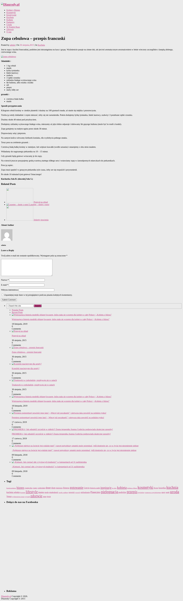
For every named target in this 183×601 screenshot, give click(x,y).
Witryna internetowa (9, 290)
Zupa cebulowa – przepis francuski (26, 352)
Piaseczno (95, 492)
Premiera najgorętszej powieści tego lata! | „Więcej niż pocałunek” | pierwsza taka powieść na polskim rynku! (58, 417)
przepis (132, 492)
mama (41, 492)
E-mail (4, 285)
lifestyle (32, 492)
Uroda (9, 24)
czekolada (41, 488)
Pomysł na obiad (19, 336)
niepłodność (53, 492)
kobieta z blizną (132, 488)
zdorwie (36, 496)
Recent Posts (17, 312)
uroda (174, 492)
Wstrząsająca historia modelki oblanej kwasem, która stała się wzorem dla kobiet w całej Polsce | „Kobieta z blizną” (60, 319)
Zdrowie (10, 29)
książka (162, 488)
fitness (66, 488)
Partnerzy (10, 22)
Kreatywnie (11, 15)
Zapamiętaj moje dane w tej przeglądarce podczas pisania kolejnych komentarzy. (38, 295)
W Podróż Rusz (13, 27)
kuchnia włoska (13, 492)
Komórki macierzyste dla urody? (25, 368)
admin (12, 45)
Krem (156, 488)
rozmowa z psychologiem (153, 492)
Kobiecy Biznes (13, 10)
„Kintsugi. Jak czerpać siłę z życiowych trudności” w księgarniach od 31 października (48, 467)
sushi (167, 492)
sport (163, 492)
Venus (9, 496)
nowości (72, 492)
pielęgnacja (109, 492)
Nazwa (5, 280)
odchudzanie (85, 492)
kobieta (122, 487)
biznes (20, 487)
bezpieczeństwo (11, 488)
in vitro (114, 488)
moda (46, 492)
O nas (8, 32)
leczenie (22, 492)
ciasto (35, 488)
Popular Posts (17, 310)
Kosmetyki (11, 12)
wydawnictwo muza (18, 496)
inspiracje (105, 487)
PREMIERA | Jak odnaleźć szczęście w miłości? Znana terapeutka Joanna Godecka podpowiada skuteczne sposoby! (61, 434)
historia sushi (95, 488)
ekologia (59, 488)
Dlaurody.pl (6, 596)
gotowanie (76, 487)
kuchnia (172, 487)
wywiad (27, 496)
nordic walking (63, 492)
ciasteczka (28, 488)
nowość (77, 492)
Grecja (86, 488)
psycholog (141, 492)
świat (49, 497)
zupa (44, 497)
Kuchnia (10, 17)
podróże (122, 492)
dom (53, 488)
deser (48, 487)
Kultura (9, 20)
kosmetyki (145, 487)
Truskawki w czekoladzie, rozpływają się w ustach (33, 385)
